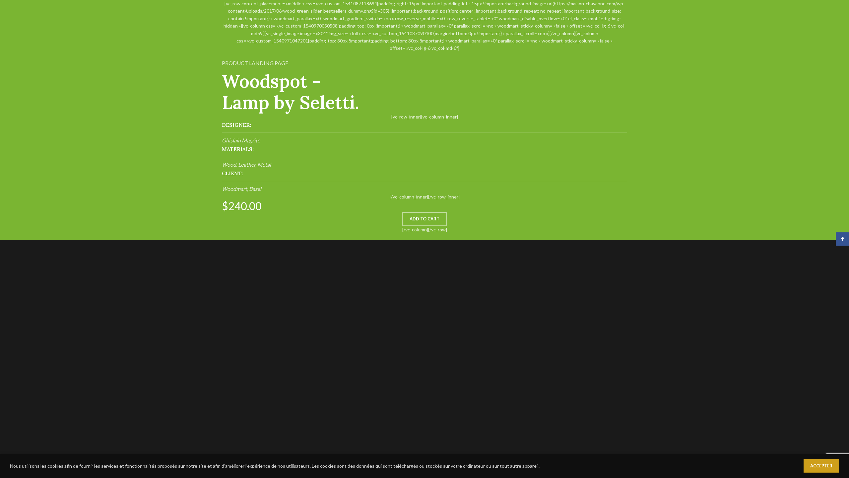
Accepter (821, 465)
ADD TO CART (424, 218)
